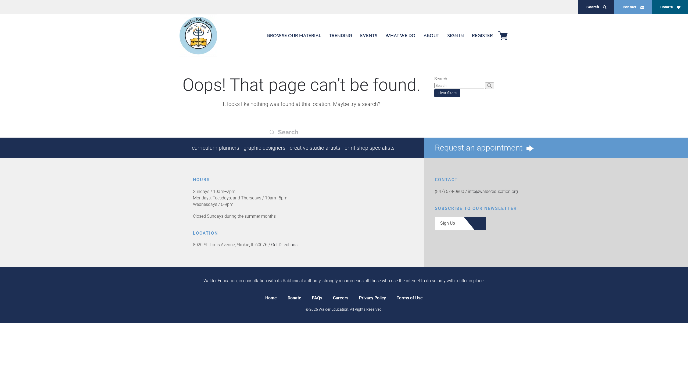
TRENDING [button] (340, 35)
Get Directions (284, 244)
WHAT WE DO (400, 35)
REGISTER (482, 35)
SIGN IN (455, 35)
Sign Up (447, 223)
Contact (630, 7)
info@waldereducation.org (493, 191)
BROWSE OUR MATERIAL (294, 35)
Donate (666, 7)
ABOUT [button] (431, 35)
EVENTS (368, 35)
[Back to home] (198, 35)
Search (592, 7)
